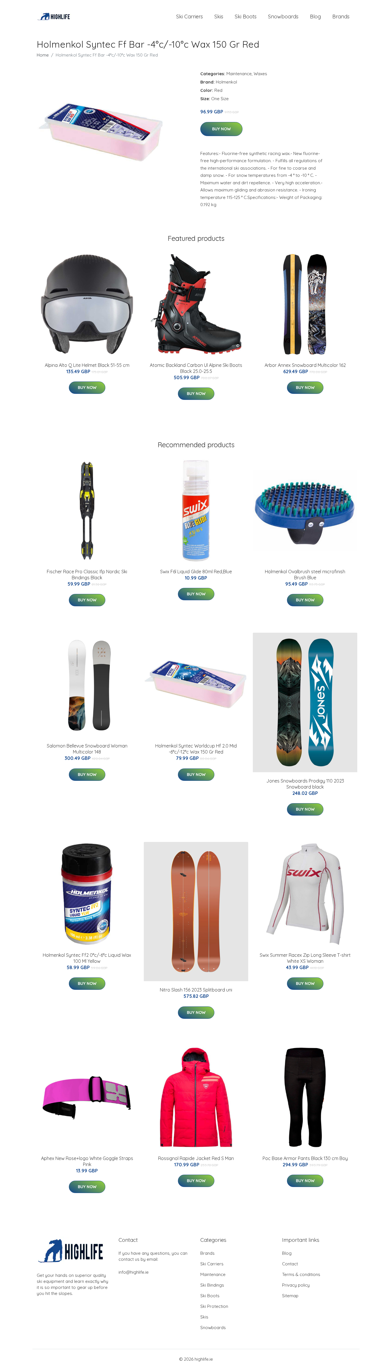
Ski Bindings (212, 1285)
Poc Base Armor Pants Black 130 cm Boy (305, 1158)
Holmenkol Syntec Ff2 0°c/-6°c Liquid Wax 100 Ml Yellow (87, 958)
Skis (218, 16)
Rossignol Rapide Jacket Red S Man (196, 1158)
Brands (341, 16)
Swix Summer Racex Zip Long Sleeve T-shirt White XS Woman (305, 958)
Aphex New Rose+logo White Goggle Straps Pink (87, 1161)
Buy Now (221, 128)
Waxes (260, 73)
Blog (315, 16)
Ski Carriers (189, 16)
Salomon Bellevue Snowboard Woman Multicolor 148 (87, 749)
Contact (290, 1264)
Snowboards (283, 16)
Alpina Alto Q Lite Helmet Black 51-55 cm (87, 365)
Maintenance (239, 73)
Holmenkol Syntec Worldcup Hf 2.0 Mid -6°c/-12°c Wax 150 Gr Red (196, 749)
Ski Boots (246, 16)
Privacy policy (296, 1285)
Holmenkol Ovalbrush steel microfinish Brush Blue (305, 574)
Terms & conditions (301, 1274)
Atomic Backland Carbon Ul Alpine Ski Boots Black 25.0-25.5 (196, 368)
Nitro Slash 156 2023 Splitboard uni (196, 990)
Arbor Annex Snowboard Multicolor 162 (305, 365)
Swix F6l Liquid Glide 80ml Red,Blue (196, 571)
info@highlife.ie (134, 1272)
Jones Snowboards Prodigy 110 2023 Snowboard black (305, 784)
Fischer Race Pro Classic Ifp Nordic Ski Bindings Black (87, 574)
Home (43, 55)
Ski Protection (214, 1306)
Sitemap (290, 1295)
